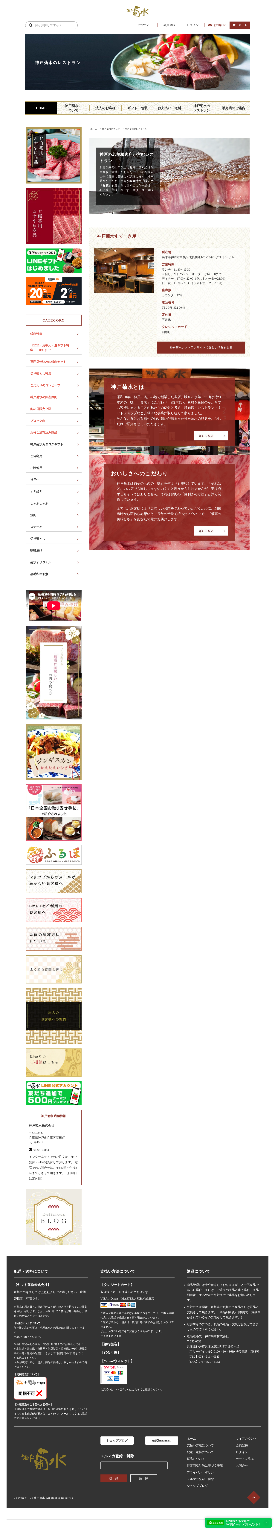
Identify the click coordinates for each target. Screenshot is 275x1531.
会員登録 (169, 25)
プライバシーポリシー (202, 1472)
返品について (196, 1458)
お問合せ (220, 25)
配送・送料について (200, 1452)
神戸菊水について (73, 108)
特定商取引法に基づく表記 (205, 1465)
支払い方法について (200, 1445)
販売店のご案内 (233, 108)
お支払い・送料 (169, 108)
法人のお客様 (105, 108)
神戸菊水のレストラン (201, 108)
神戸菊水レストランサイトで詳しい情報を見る (201, 347)
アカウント (144, 25)
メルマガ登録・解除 (200, 1479)
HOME (41, 108)
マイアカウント (246, 1438)
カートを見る (245, 1458)
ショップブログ (117, 1440)
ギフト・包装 (137, 108)
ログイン (193, 25)
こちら (45, 1292)
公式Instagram (161, 1440)
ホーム (93, 129)
